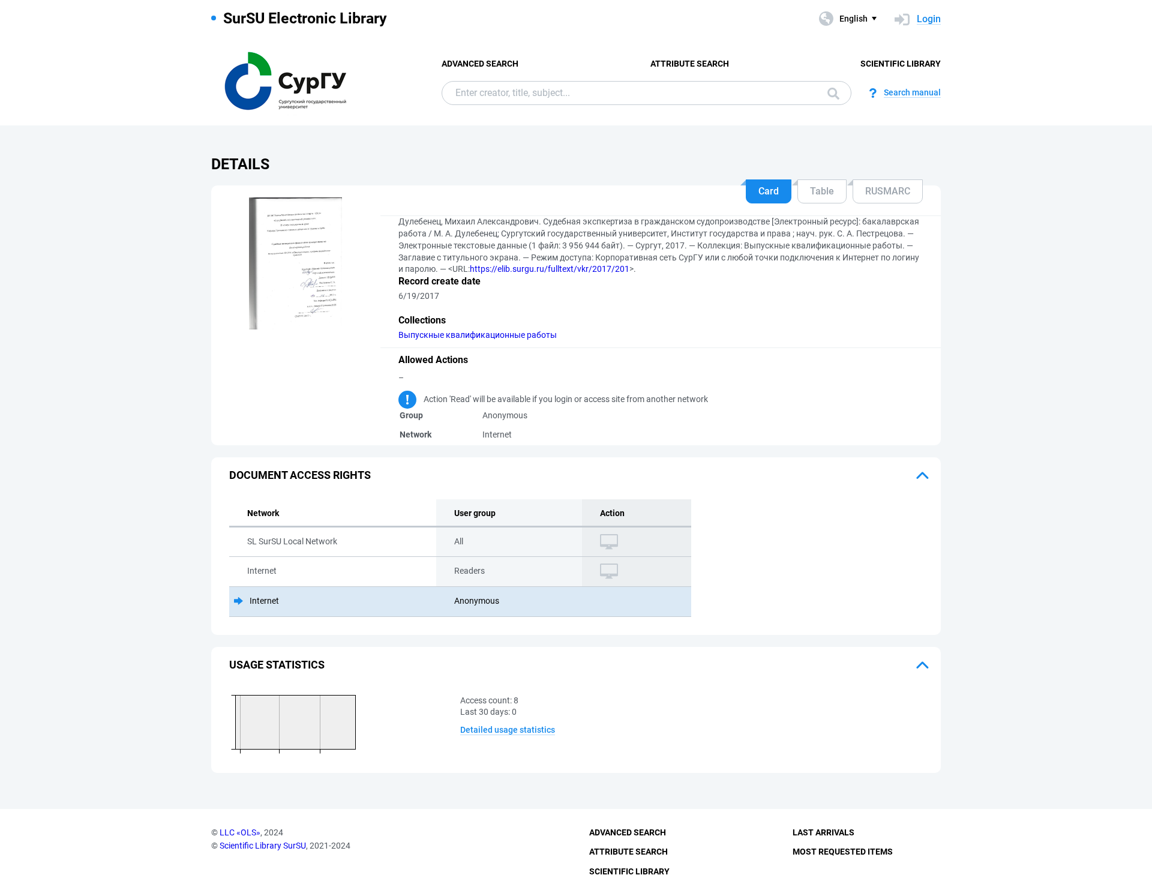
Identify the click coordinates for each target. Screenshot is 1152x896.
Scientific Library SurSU (263, 845)
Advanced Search (480, 63)
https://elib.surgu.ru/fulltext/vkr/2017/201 (549, 269)
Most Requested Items (843, 851)
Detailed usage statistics (507, 730)
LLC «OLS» (240, 832)
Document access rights (300, 475)
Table (822, 191)
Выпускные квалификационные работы (477, 335)
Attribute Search (689, 63)
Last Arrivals (823, 832)
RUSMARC (887, 191)
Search (830, 93)
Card (768, 191)
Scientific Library (900, 63)
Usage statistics (277, 664)
